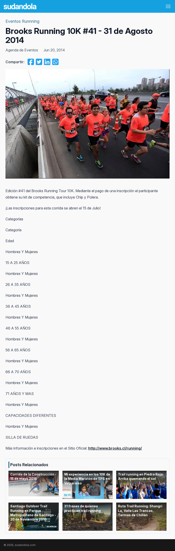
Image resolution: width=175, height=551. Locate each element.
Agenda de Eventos (21, 50)
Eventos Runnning (22, 21)
